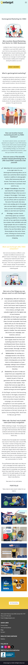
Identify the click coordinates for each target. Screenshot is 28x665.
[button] (14, 501)
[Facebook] (2, 646)
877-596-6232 (7, 616)
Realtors (3, 639)
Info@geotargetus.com (9, 618)
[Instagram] (5, 646)
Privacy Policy (4, 625)
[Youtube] (8, 646)
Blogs (2, 630)
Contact (3, 632)
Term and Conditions (6, 627)
